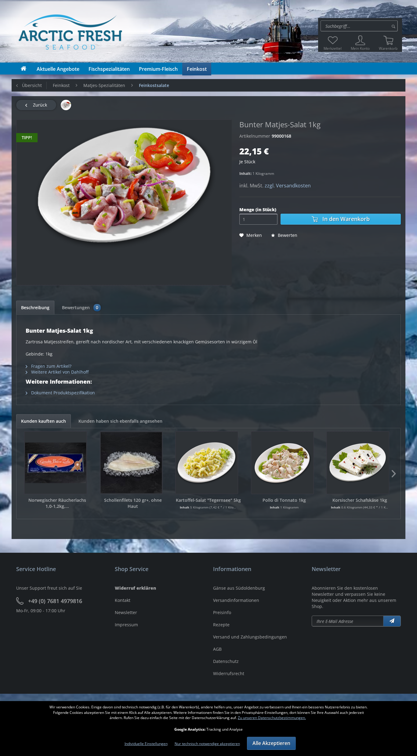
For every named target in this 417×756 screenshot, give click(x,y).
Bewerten (287, 235)
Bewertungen (80, 307)
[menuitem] (360, 26)
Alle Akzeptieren (271, 743)
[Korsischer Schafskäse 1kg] (357, 462)
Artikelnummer (254, 136)
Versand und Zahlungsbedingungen (250, 637)
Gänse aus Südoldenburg (239, 588)
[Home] (23, 68)
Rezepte (221, 625)
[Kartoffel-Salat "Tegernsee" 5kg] (206, 462)
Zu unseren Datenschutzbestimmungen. (272, 717)
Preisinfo (222, 612)
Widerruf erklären (135, 588)
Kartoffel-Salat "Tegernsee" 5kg (208, 500)
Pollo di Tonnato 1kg (284, 500)
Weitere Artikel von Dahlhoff (59, 372)
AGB (217, 649)
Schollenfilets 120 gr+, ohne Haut (133, 503)
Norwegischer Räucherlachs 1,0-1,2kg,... (57, 503)
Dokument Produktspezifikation (62, 393)
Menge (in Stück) (257, 209)
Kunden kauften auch (43, 421)
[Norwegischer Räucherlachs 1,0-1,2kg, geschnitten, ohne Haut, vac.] (55, 462)
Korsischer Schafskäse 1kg (359, 500)
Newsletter (126, 612)
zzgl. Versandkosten (288, 185)
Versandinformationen (236, 600)
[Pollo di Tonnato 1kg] (282, 462)
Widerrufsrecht (228, 673)
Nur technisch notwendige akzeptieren (207, 743)
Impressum (126, 625)
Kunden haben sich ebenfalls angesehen (120, 421)
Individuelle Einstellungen (146, 743)
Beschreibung (35, 307)
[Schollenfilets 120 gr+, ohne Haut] (131, 462)
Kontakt (122, 600)
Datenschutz (226, 661)
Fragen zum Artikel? (50, 366)
